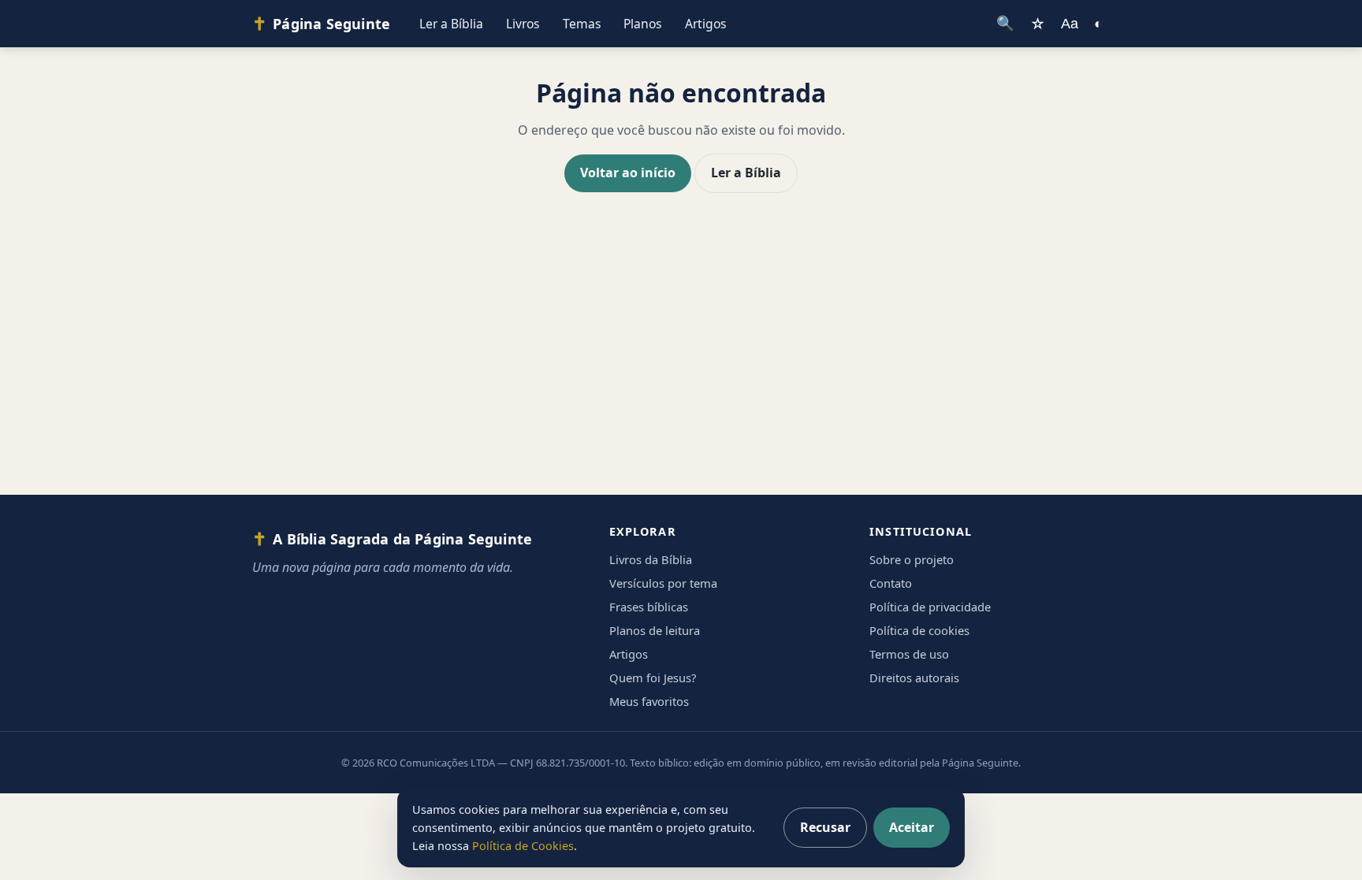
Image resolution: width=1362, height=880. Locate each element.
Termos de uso (909, 654)
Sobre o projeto (911, 559)
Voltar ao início (627, 172)
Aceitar (911, 827)
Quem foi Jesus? (652, 677)
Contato (890, 583)
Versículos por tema (663, 583)
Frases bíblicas (648, 607)
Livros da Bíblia (650, 559)
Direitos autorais (914, 677)
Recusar (825, 827)
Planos (642, 23)
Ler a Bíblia (451, 23)
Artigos (706, 23)
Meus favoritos (649, 701)
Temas (582, 23)
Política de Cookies (523, 845)
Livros (523, 23)
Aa (1069, 23)
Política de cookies (919, 630)
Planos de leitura (654, 630)
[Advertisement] (681, 359)
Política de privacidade (930, 607)
